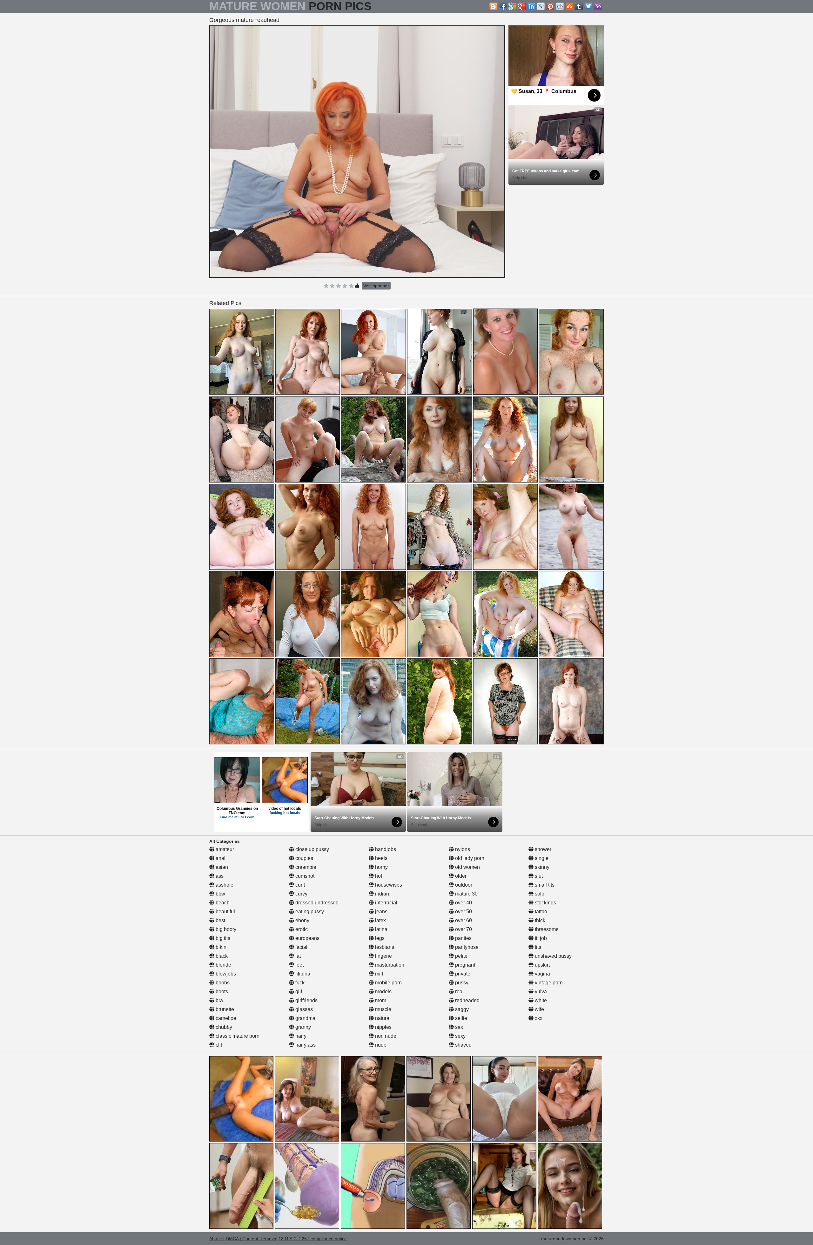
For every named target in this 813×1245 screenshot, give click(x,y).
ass (219, 876)
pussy (461, 982)
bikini (221, 947)
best (219, 920)
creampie (305, 867)
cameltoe (225, 1018)
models (383, 991)
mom (380, 1000)
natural (382, 1018)
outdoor (463, 885)
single (541, 858)
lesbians (384, 947)
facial (300, 947)
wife (539, 1009)
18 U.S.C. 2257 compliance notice (313, 1238)
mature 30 (466, 893)
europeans (306, 938)
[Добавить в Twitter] (588, 6)
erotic (301, 929)
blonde (222, 965)
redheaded (467, 1000)
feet (299, 965)
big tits (222, 938)
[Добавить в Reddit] (560, 6)
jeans (380, 911)
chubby (223, 1027)
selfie (460, 1018)
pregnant (464, 965)
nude (380, 1045)
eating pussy (309, 911)
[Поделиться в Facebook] (503, 6)
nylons (462, 849)
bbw (219, 893)
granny (302, 1027)
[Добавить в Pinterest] (550, 6)
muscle (382, 1009)
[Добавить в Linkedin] (531, 6)
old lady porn (469, 858)
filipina (302, 973)
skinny (541, 867)
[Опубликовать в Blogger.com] (493, 6)
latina (380, 929)
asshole (223, 885)
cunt (299, 885)
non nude (385, 1036)
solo (539, 893)
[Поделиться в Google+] (522, 6)
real (459, 991)
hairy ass (305, 1045)
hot (378, 876)
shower (542, 849)
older (460, 876)
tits (537, 947)
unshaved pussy (553, 956)
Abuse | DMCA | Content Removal (243, 1238)
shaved (463, 1045)
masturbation (389, 965)
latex (380, 920)
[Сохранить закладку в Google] (512, 6)
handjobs (385, 849)
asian (221, 867)
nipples (383, 1027)
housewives (388, 885)
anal (219, 858)
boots (221, 991)
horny (381, 867)
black (221, 956)
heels (380, 858)
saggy (461, 1009)
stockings (545, 902)
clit (218, 1045)
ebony (301, 920)
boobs (222, 982)
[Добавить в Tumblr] (579, 6)
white (540, 1000)
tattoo (540, 911)
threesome (546, 929)
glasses (303, 1009)
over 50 (463, 911)
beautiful (224, 911)
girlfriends (306, 1000)
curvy (300, 893)
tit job (540, 938)
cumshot (304, 876)
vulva (540, 991)
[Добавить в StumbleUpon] (569, 6)
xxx (538, 1018)
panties (463, 938)
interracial (385, 902)
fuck (299, 982)
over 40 (463, 902)
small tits (544, 885)
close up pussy (311, 849)
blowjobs (225, 973)
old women (467, 867)
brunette (224, 1009)
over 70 (463, 929)
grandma (304, 1018)
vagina (542, 973)
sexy (460, 1036)
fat (297, 956)
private (462, 973)
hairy (300, 1036)
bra (218, 1000)
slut (538, 876)
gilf (298, 991)
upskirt (542, 965)
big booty (225, 929)
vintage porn (548, 982)
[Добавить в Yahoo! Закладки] (598, 6)
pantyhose (466, 947)
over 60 (463, 920)
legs (379, 938)
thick (539, 920)
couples (303, 858)
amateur (224, 849)
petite (460, 956)
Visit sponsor (376, 285)
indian (381, 893)
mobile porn (388, 982)
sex (458, 1027)
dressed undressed (316, 902)
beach (222, 902)
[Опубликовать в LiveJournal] (541, 6)
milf (378, 973)
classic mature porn (236, 1036)
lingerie (383, 956)
